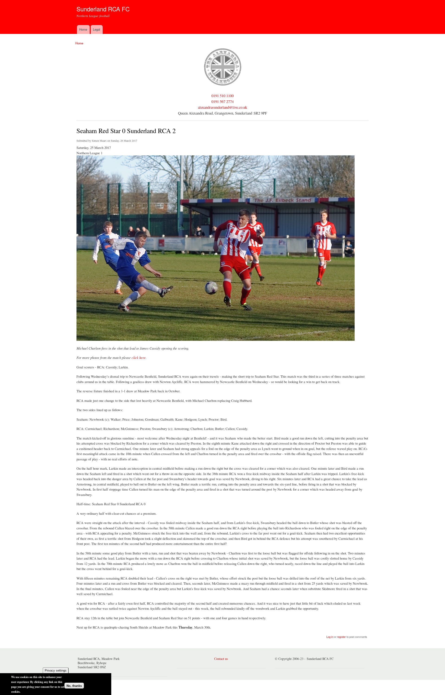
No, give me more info (36, 691)
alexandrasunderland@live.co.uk (222, 107)
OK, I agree (74, 678)
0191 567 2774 (222, 101)
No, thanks (74, 686)
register (341, 637)
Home (83, 29)
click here (139, 357)
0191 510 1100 (222, 95)
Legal (96, 29)
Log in (329, 637)
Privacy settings (56, 670)
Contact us (221, 658)
